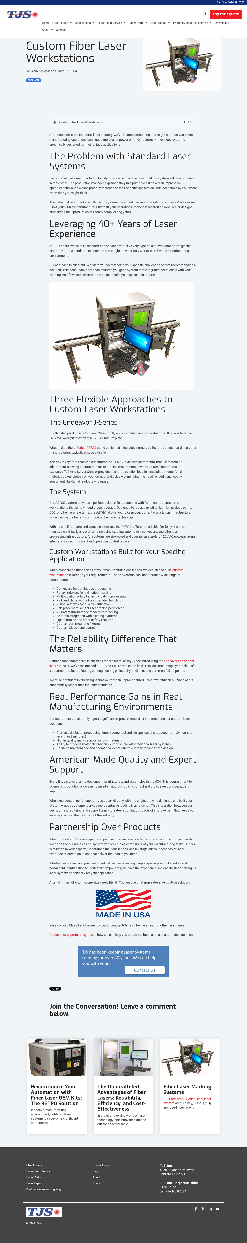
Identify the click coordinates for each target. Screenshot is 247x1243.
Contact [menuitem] (97, 1183)
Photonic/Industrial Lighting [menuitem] (43, 1189)
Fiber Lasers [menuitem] (34, 1165)
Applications (83, 23)
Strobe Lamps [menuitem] (102, 1165)
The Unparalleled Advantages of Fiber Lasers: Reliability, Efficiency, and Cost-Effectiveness (121, 1097)
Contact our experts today (68, 935)
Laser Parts (136, 23)
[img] (184, 122)
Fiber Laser (33, 80)
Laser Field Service (110, 23)
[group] (123, 122)
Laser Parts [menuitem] (33, 1177)
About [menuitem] (96, 1177)
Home (46, 23)
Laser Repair (158, 23)
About (46, 30)
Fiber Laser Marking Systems (187, 1089)
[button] (54, 122)
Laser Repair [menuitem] (34, 1183)
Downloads (222, 23)
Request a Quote (226, 14)
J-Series (79, 448)
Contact (61, 30)
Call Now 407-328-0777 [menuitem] (230, 2)
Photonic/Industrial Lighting (191, 23)
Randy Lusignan (40, 71)
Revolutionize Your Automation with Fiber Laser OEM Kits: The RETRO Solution (56, 1095)
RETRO (91, 448)
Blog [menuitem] (96, 1171)
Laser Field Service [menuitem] (38, 1171)
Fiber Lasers (60, 23)
